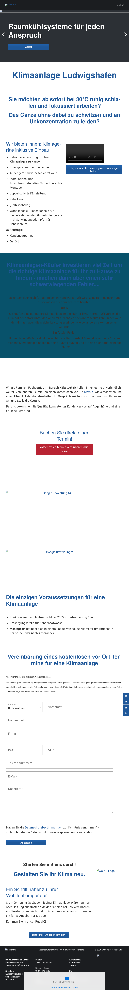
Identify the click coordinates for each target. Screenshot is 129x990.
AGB (62, 950)
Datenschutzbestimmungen (43, 827)
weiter (125, 36)
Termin (88, 392)
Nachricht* (13, 787)
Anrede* (12, 704)
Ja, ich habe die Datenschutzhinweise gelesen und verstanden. (51, 832)
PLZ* (10, 747)
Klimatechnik (75, 960)
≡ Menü (120, 5)
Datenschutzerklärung (60, 987)
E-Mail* (11, 774)
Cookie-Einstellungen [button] (64, 982)
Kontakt (80, 950)
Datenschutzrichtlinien (48, 950)
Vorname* (53, 704)
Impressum (70, 950)
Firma (11, 731)
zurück (4, 36)
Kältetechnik (75, 962)
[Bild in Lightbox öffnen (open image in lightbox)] (57, 502)
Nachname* (14, 717)
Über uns (73, 971)
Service (72, 965)
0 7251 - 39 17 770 (43, 962)
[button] (94, 169)
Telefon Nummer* (17, 760)
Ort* (50, 747)
